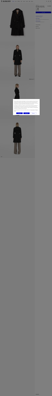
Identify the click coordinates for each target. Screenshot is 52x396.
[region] (26, 107)
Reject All (26, 113)
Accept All (19, 113)
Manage (33, 113)
